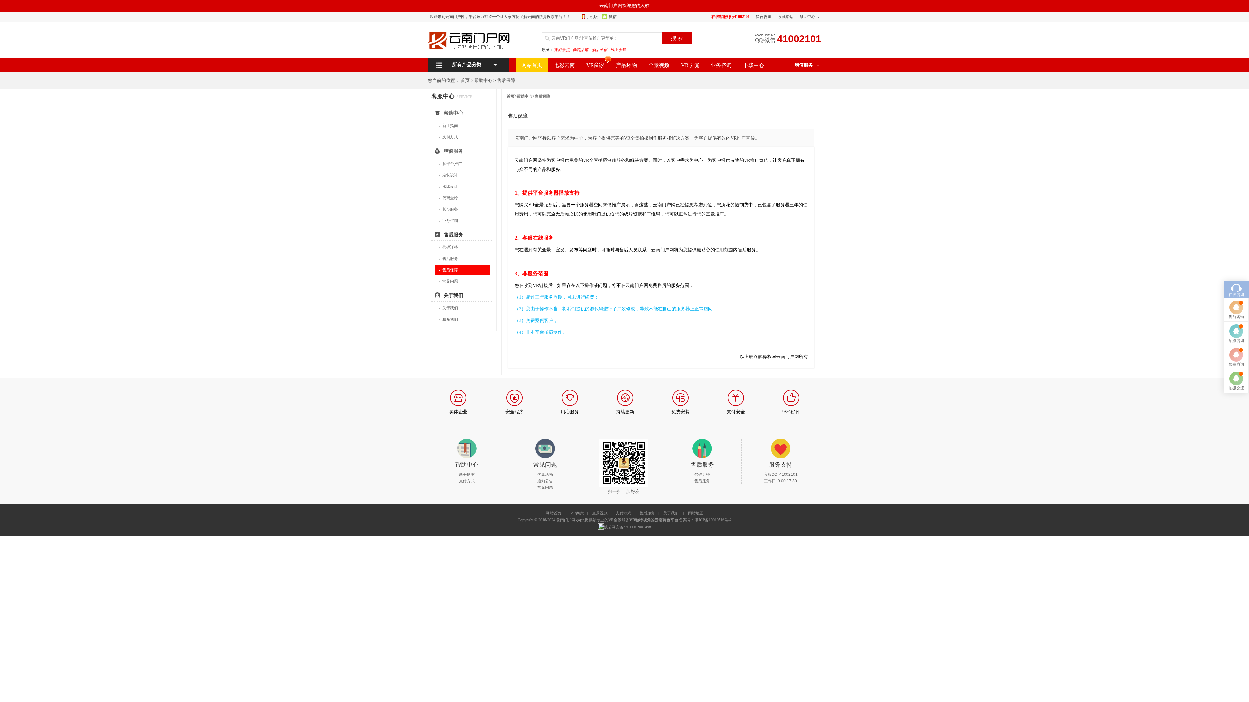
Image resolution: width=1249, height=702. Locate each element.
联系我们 (448, 320)
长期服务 (448, 209)
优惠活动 (545, 474)
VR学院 (690, 65)
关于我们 (448, 308)
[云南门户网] (472, 40)
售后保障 (506, 80)
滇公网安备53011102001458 (627, 527)
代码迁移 (448, 247)
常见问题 (448, 282)
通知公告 (545, 481)
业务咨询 (721, 65)
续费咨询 (1236, 364)
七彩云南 (564, 65)
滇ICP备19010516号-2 (713, 520)
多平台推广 (450, 164)
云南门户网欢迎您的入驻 (624, 5)
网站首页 (531, 65)
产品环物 (626, 65)
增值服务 (804, 65)
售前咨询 (1236, 317)
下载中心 (753, 65)
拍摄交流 (1236, 388)
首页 (465, 80)
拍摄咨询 (1236, 340)
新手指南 (448, 126)
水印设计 (448, 187)
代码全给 (448, 198)
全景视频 (659, 65)
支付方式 (448, 137)
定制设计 (448, 175)
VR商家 (595, 65)
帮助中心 (807, 16)
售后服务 (448, 259)
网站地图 (696, 513)
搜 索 (677, 38)
